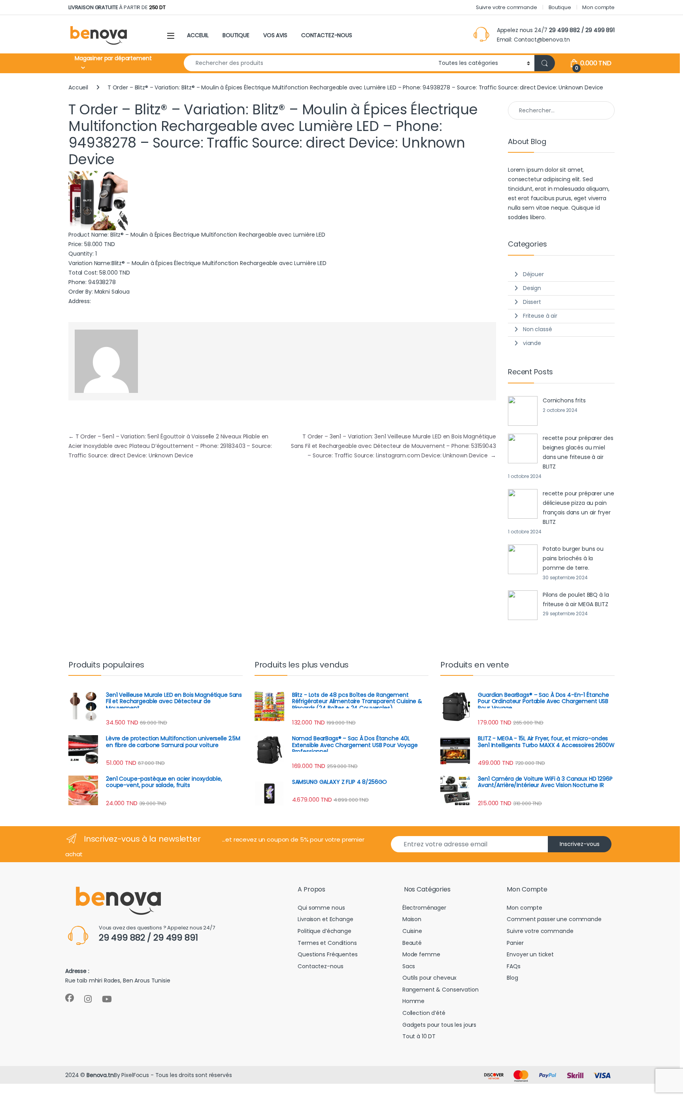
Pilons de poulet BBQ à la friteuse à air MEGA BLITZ (576, 599)
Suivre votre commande (506, 7)
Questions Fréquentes (327, 954)
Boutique (560, 7)
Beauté (412, 943)
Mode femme (421, 954)
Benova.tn (100, 1075)
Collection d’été (423, 1013)
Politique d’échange (324, 931)
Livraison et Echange (325, 919)
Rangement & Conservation (440, 990)
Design (532, 288)
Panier (515, 943)
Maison (411, 919)
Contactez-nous (320, 966)
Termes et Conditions (327, 943)
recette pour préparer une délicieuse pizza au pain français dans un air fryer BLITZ (578, 507)
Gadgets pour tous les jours (439, 1025)
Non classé (537, 329)
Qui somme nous (321, 908)
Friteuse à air (540, 316)
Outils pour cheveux (429, 978)
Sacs (408, 966)
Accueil (78, 87)
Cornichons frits (564, 400)
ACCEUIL (198, 35)
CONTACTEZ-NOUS (326, 35)
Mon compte (598, 7)
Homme (413, 1001)
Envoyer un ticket (530, 954)
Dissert (532, 302)
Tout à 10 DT (419, 1036)
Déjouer (533, 274)
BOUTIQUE (236, 35)
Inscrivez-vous (580, 844)
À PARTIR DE (117, 7)
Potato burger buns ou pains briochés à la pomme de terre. (573, 558)
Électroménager (424, 908)
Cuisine (412, 931)
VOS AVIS (275, 35)
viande (532, 343)
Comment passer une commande (554, 919)
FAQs (513, 966)
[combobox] (309, 63)
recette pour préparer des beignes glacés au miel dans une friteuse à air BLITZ (578, 452)
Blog (512, 978)
